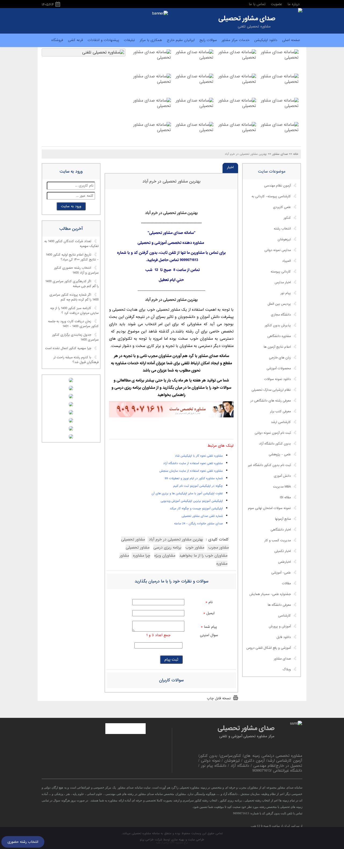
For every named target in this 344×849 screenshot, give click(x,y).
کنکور (287, 218)
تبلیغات (129, 40)
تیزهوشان (284, 239)
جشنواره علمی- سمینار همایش (270, 594)
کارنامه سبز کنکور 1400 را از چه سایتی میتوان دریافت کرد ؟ (74, 311)
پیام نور (286, 293)
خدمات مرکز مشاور (235, 40)
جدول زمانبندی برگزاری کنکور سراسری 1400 (75, 337)
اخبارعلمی (284, 562)
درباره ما (294, 4)
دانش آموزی (282, 476)
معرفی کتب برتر (280, 411)
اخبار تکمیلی (282, 551)
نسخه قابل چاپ (219, 698)
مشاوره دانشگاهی (279, 336)
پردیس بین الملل (279, 304)
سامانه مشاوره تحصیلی (145, 833)
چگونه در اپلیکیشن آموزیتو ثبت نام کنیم (198, 486)
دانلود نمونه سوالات (277, 379)
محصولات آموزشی (279, 368)
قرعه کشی (75, 40)
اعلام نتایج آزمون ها (277, 347)
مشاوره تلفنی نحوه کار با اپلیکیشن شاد (199, 456)
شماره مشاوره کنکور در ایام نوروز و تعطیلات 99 (194, 478)
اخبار (230, 167)
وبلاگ (287, 669)
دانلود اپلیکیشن (265, 40)
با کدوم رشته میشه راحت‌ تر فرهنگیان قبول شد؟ (76, 360)
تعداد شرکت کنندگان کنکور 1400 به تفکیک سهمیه (71, 244)
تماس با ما (257, 4)
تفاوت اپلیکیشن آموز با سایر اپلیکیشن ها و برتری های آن (187, 493)
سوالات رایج (208, 40)
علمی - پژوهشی (280, 454)
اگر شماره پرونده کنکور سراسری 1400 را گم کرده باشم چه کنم (74, 297)
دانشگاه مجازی (281, 314)
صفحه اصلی (291, 40)
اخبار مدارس (283, 282)
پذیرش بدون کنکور (278, 325)
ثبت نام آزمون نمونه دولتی (273, 433)
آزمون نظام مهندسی (277, 185)
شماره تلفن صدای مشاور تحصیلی (202, 516)
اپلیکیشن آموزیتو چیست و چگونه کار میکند (196, 508)
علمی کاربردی (282, 207)
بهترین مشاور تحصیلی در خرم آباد (171, 181)
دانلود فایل (284, 637)
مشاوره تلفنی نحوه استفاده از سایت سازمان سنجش (191, 471)
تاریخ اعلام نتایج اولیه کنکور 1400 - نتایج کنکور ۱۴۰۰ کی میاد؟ (72, 257)
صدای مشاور (282, 658)
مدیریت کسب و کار (277, 540)
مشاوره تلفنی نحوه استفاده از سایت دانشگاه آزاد (193, 463)
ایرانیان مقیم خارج (181, 40)
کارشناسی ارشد (281, 422)
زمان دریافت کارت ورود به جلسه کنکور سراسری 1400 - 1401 (73, 324)
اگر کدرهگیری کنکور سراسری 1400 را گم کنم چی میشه (72, 284)
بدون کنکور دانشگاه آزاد (275, 443)
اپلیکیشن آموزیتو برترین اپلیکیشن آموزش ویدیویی (192, 501)
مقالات (286, 583)
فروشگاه (57, 40)
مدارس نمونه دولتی (277, 250)
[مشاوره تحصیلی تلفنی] (300, 11)
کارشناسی (284, 615)
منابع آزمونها (283, 519)
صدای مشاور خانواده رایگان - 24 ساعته (198, 523)
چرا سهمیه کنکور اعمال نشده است (68, 348)
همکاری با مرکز (151, 40)
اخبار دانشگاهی (281, 529)
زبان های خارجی (280, 357)
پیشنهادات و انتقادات (103, 40)
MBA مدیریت (282, 486)
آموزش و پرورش (280, 626)
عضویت (276, 4)
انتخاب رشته (282, 228)
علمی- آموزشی (281, 572)
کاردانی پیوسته (281, 271)
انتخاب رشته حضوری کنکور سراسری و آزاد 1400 (76, 270)
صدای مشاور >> (278, 154)
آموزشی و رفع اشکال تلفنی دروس (268, 648)
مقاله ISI (285, 497)
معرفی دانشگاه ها (279, 605)
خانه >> (293, 154)
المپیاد (286, 261)
